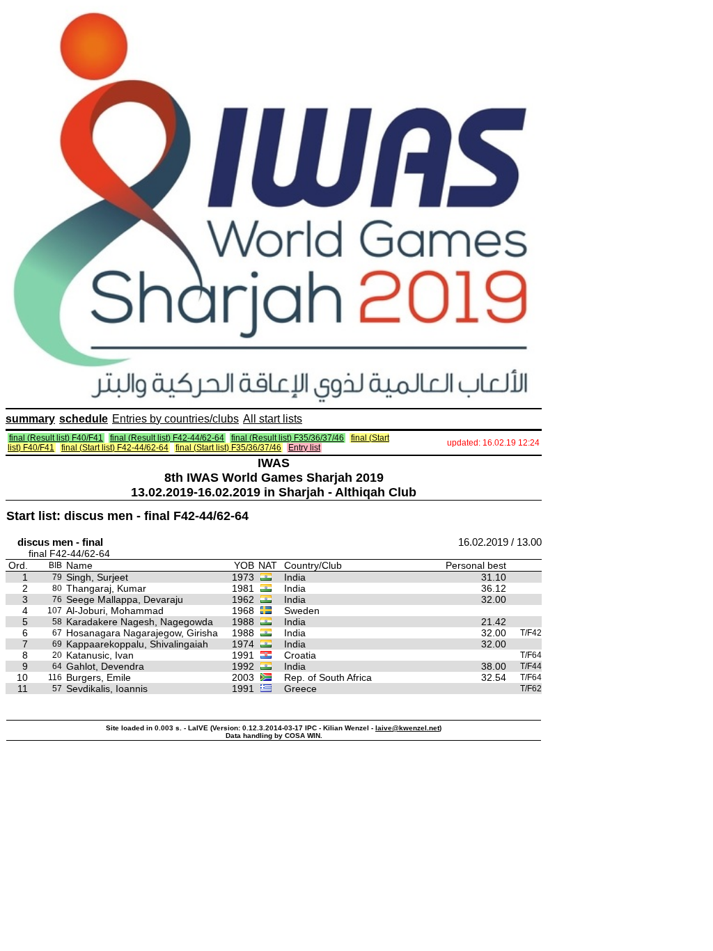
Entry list (304, 448)
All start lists (272, 419)
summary (30, 419)
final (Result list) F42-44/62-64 (167, 438)
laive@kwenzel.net (407, 728)
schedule (83, 419)
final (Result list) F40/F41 (56, 438)
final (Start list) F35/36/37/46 (228, 448)
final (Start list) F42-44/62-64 (115, 448)
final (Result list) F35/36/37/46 (287, 438)
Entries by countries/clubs (175, 419)
